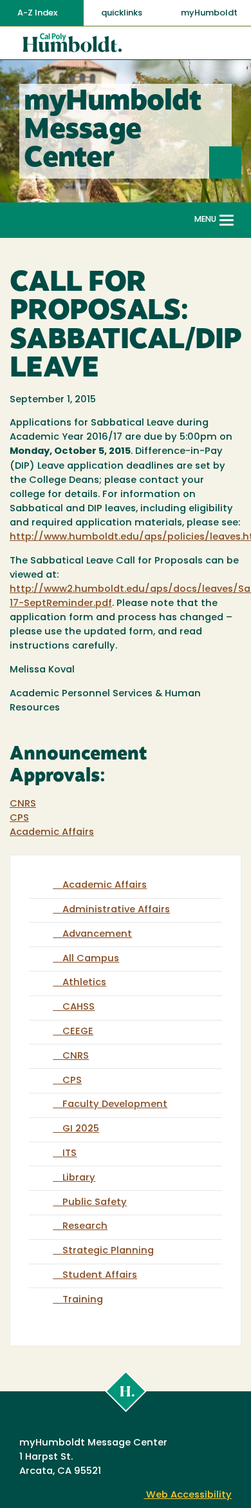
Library (78, 1178)
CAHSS (78, 1007)
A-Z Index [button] (38, 13)
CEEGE (77, 1032)
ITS (69, 1154)
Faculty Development (114, 1105)
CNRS (23, 804)
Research (84, 1226)
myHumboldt (209, 13)
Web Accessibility (188, 1495)
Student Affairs (99, 1275)
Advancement (97, 934)
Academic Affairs (52, 832)
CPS (19, 818)
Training (82, 1300)
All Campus (90, 959)
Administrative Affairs (116, 910)
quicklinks (122, 13)
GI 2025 (80, 1129)
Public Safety (94, 1203)
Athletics (84, 983)
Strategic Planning (108, 1251)
